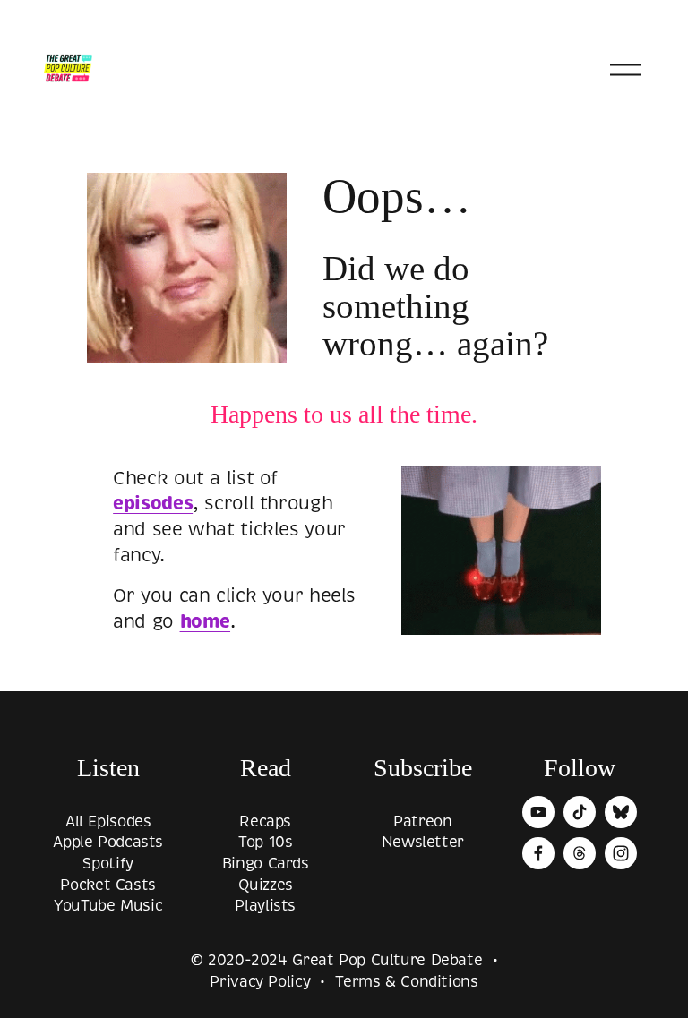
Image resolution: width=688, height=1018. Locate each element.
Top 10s (265, 842)
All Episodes (108, 821)
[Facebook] (538, 853)
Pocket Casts (108, 885)
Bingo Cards (265, 863)
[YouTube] (538, 812)
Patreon (422, 821)
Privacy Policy (260, 981)
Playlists (265, 905)
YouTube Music (108, 905)
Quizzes (265, 885)
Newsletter (423, 842)
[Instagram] (621, 853)
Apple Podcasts (108, 842)
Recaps (265, 821)
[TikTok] (579, 812)
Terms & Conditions (406, 981)
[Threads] (579, 853)
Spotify (107, 863)
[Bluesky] (621, 812)
